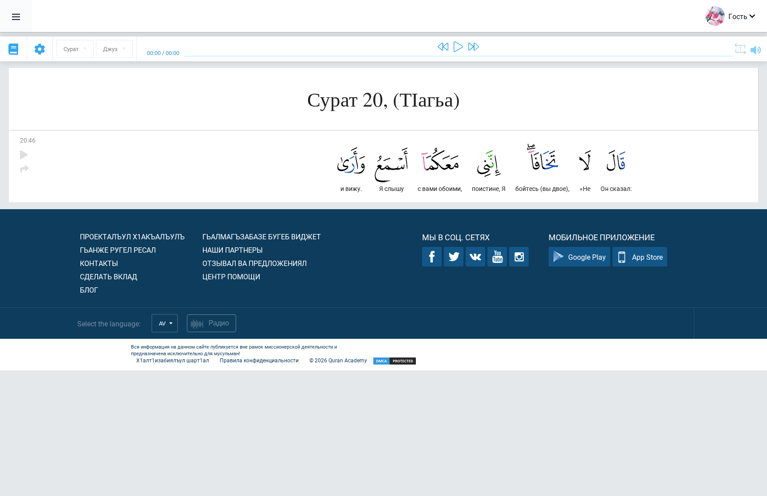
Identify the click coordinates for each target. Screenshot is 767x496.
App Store (647, 257)
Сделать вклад (108, 276)
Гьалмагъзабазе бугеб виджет (261, 236)
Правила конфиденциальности (259, 360)
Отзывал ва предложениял (254, 263)
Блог (89, 289)
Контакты (99, 263)
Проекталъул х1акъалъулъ (132, 236)
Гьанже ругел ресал (118, 249)
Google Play (587, 257)
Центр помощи (231, 276)
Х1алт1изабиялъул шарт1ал (172, 360)
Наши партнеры (232, 249)
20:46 (28, 140)
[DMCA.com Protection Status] (394, 361)
